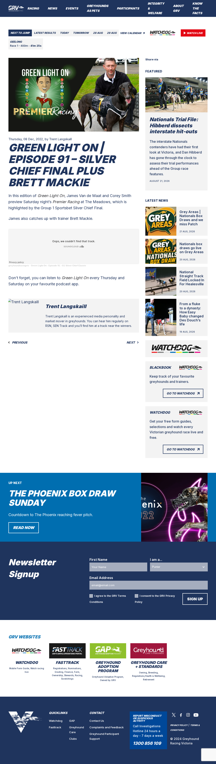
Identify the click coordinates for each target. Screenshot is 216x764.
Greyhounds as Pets (97, 8)
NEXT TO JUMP (20, 32)
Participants (128, 8)
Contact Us (96, 720)
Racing (33, 8)
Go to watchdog (181, 393)
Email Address (101, 578)
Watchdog (55, 720)
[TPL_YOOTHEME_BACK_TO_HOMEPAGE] (16, 8)
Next (131, 342)
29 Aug (112, 32)
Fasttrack (55, 727)
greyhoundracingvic (18, 265)
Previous (19, 342)
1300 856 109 (147, 743)
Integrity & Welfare (156, 8)
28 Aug (98, 32)
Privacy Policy (179, 725)
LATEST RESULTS (45, 32)
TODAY (64, 32)
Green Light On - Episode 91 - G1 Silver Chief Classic (58, 265)
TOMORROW (81, 32)
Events (72, 8)
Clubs (73, 738)
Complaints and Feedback (106, 727)
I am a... (156, 559)
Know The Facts (197, 8)
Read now (23, 527)
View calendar (131, 33)
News (52, 8)
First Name (98, 559)
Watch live (194, 33)
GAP (72, 720)
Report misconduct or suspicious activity (147, 718)
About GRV (178, 8)
